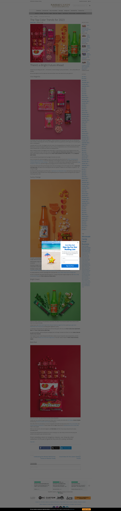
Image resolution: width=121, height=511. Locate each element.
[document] (60, 509)
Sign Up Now (70, 266)
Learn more (72, 509)
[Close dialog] (78, 243)
